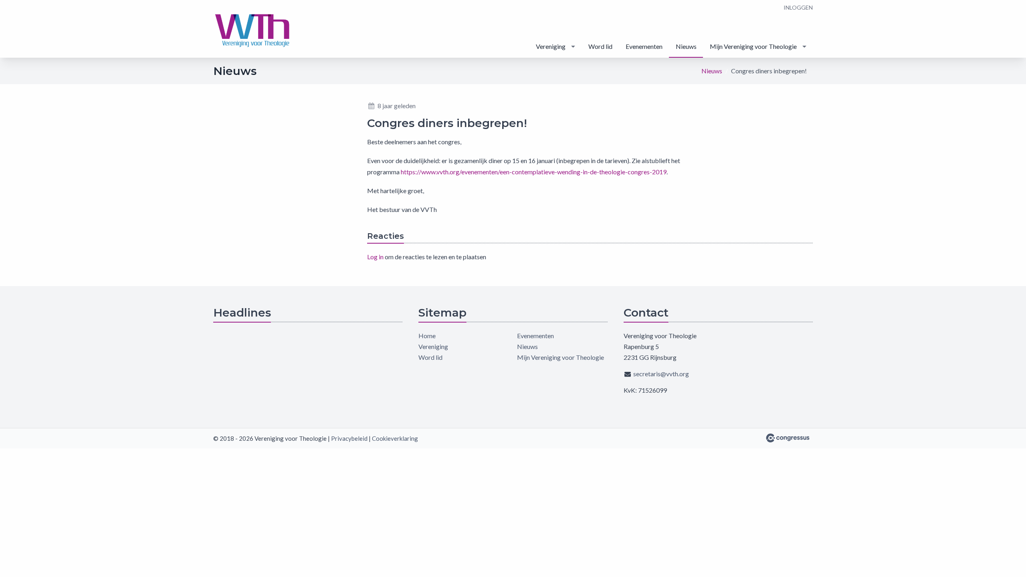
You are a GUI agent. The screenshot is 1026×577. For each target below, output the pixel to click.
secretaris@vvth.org (661, 373)
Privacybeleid (349, 438)
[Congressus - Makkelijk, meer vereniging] (788, 438)
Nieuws (686, 46)
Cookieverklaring (395, 438)
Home (427, 335)
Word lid (600, 46)
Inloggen (798, 7)
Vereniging (551, 46)
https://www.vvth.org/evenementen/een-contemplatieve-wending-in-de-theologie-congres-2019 (533, 172)
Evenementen (644, 46)
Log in (375, 256)
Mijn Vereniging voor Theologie (753, 46)
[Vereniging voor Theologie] (253, 29)
